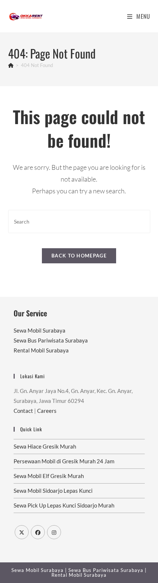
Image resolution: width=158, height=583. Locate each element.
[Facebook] (38, 532)
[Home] (11, 65)
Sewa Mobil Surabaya (39, 330)
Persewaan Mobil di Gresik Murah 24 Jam (64, 461)
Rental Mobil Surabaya (41, 350)
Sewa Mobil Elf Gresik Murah (49, 476)
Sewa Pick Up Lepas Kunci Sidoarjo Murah (64, 505)
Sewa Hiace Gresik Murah (45, 446)
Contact (23, 410)
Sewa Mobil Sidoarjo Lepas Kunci (53, 490)
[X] (22, 532)
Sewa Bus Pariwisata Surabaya (51, 340)
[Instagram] (54, 532)
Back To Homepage (79, 256)
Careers (47, 410)
